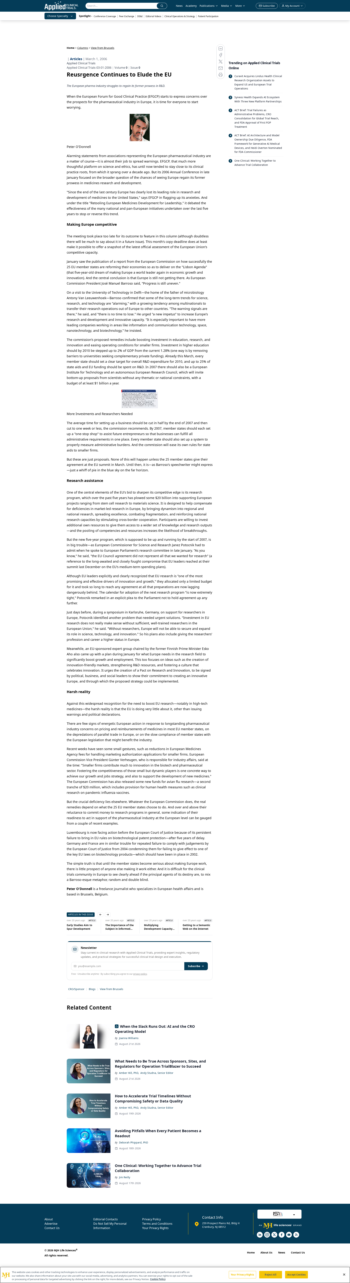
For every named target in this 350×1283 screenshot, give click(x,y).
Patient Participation (208, 16)
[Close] (344, 1274)
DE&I (140, 16)
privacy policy (140, 973)
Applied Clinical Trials (81, 63)
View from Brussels (111, 989)
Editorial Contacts (105, 1219)
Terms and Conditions (157, 1224)
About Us (266, 1252)
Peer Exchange (126, 16)
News (179, 5)
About (48, 1219)
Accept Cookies (296, 1274)
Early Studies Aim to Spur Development (79, 926)
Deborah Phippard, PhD (133, 1142)
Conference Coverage (105, 16)
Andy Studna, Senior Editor (156, 1073)
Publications (207, 5)
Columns (82, 48)
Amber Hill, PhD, (129, 1073)
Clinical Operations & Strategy (179, 16)
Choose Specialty (57, 16)
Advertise (50, 1224)
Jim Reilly (124, 1177)
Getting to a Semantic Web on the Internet (196, 926)
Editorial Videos (153, 16)
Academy (191, 5)
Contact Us (52, 1228)
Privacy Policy (151, 1219)
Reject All (270, 1274)
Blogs (92, 989)
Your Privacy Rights (155, 1228)
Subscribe (194, 966)
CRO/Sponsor (76, 989)
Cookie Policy (158, 1279)
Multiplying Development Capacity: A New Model (158, 927)
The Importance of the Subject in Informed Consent (119, 927)
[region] (175, 1275)
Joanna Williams (129, 1038)
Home (70, 48)
